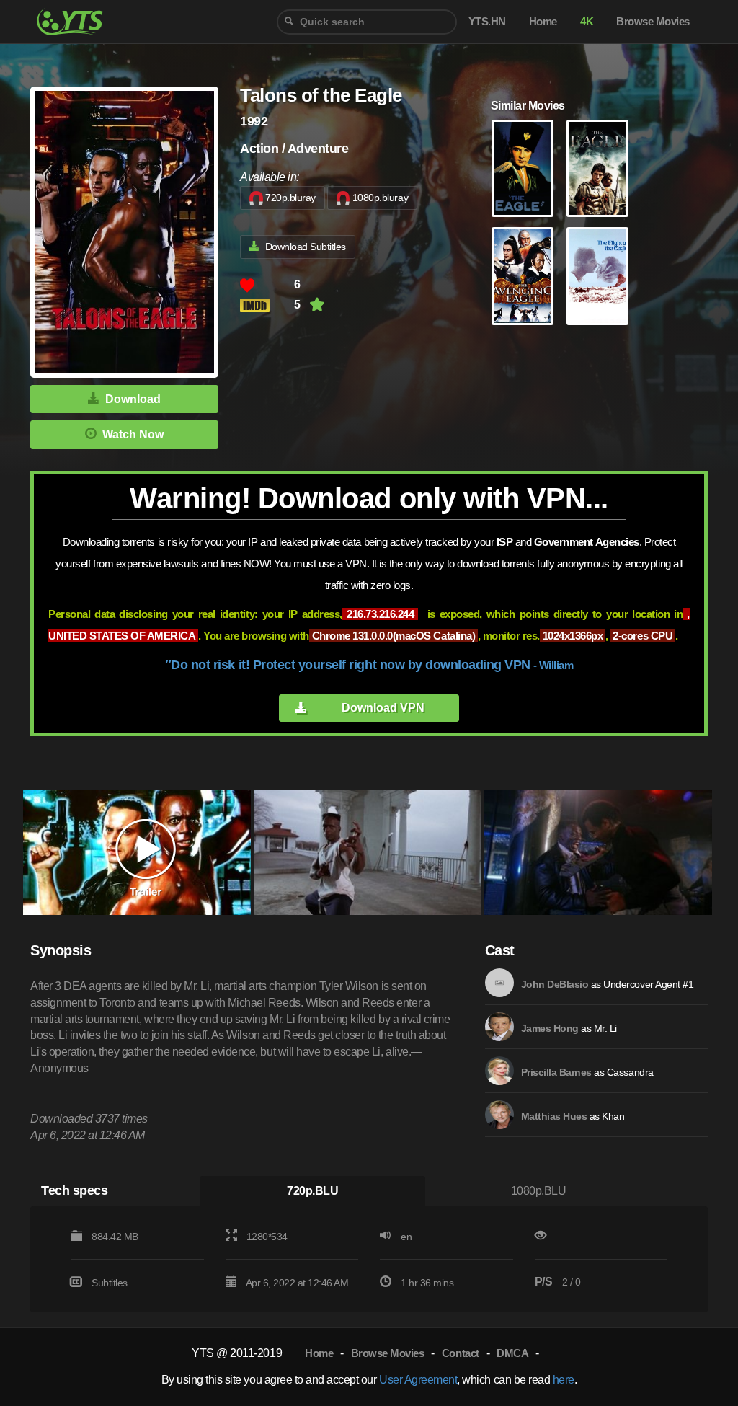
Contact (460, 1353)
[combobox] (367, 22)
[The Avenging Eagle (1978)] (523, 276)
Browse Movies (387, 1353)
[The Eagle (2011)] (597, 169)
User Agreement (418, 1380)
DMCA (512, 1353)
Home (319, 1353)
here (563, 1380)
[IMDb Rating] (267, 305)
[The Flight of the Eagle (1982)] (597, 276)
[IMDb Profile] (499, 982)
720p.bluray (290, 197)
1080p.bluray (380, 197)
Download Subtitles (305, 246)
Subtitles (110, 1282)
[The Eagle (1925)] (523, 169)
